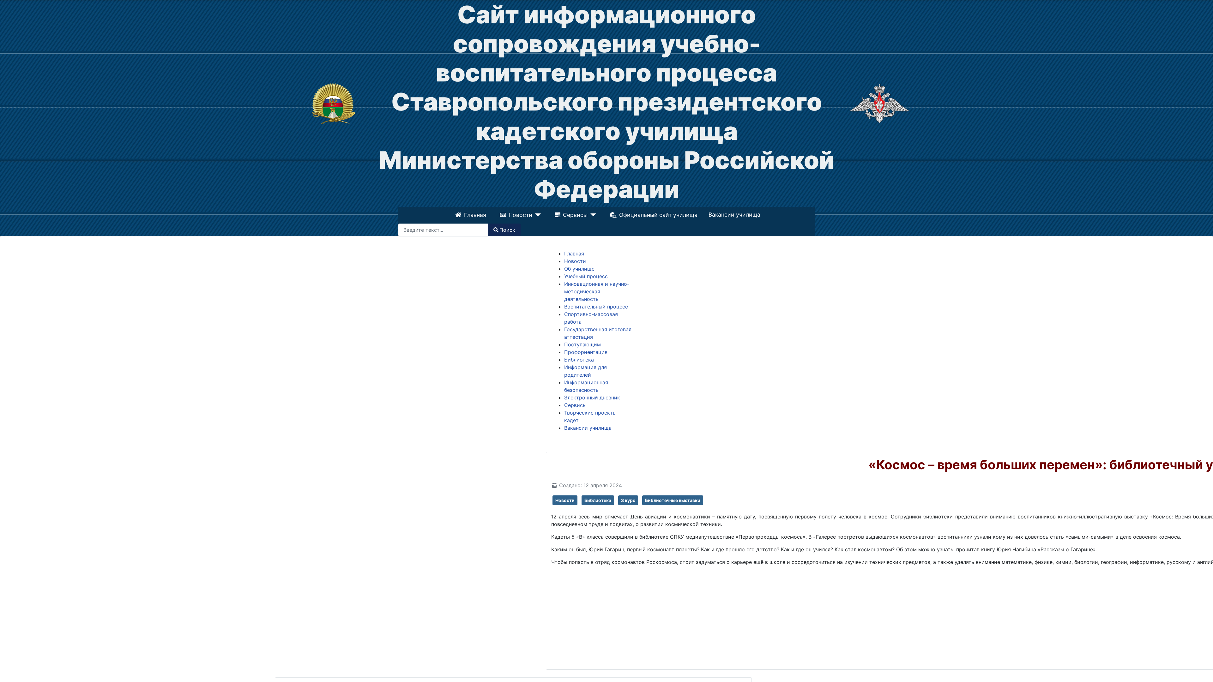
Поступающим (582, 344)
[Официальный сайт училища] (333, 103)
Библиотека (579, 359)
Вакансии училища (734, 214)
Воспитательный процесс (596, 306)
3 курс (628, 500)
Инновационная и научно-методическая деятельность (596, 291)
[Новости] (537, 215)
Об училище (579, 269)
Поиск (507, 230)
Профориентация (585, 352)
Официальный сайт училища (657, 215)
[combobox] (443, 230)
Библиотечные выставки (672, 500)
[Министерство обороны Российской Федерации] (879, 103)
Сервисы (575, 215)
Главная (476, 215)
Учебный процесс (586, 276)
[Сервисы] (591, 215)
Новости (521, 215)
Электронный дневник (592, 397)
